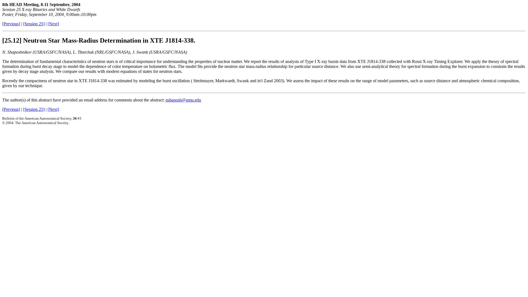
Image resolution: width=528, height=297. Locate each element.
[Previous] (11, 23)
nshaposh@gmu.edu (183, 100)
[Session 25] (34, 23)
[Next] (53, 23)
